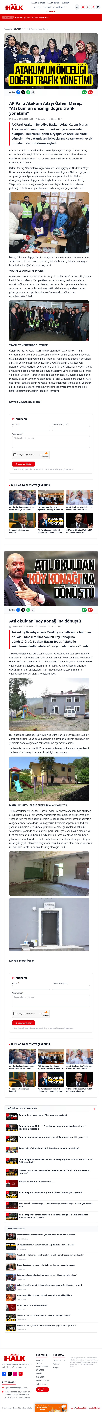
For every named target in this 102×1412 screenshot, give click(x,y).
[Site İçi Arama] (77, 7)
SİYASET (17, 29)
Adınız (15, 424)
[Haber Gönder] (93, 7)
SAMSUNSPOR (54, 3)
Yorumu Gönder (25, 464)
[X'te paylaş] (23, 92)
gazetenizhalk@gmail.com (16, 1387)
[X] (10, 1374)
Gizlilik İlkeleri (59, 1360)
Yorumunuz (17, 434)
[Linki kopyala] (33, 92)
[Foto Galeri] (83, 7)
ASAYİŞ (37, 7)
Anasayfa (8, 29)
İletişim (56, 1364)
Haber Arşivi (41, 1384)
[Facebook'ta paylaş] (18, 92)
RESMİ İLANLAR (60, 7)
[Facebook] (4, 1374)
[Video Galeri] (88, 7)
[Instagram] (15, 1374)
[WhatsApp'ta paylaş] (28, 92)
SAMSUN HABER (38, 3)
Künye (55, 1367)
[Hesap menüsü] (98, 7)
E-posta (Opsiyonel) (60, 424)
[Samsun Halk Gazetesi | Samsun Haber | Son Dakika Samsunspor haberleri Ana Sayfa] (14, 7)
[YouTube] (21, 1374)
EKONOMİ (47, 7)
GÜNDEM (66, 3)
